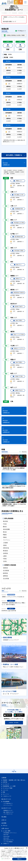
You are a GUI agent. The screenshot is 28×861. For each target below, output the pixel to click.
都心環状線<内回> (19, 236)
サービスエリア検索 (7, 788)
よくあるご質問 (6, 830)
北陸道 (5, 545)
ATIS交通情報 (6, 801)
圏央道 (5, 526)
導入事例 (3, 816)
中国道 (5, 558)
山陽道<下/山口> (19, 390)
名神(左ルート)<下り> (19, 348)
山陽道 (20, 46)
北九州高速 (6, 578)
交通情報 (3, 777)
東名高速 (5, 521)
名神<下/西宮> (19, 320)
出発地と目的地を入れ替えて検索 (15, 35)
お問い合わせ (5, 828)
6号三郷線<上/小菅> (19, 194)
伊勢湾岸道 (6, 548)
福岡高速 (5, 576)
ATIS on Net (6, 834)
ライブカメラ (6, 784)
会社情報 (3, 823)
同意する (19, 859)
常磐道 (7, 46)
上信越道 (5, 542)
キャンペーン (6, 794)
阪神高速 (5, 573)
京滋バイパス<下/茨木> (18, 334)
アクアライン (6, 540)
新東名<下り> (19, 278)
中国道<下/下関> (19, 376)
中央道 (5, 524)
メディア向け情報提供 (8, 841)
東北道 (5, 532)
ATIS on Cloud (6, 836)
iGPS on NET (6, 838)
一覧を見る (24, 451)
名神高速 (5, 553)
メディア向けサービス (8, 814)
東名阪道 (5, 550)
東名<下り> (19, 264)
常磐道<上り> (19, 180)
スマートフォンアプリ (8, 805)
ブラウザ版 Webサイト (8, 803)
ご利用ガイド (6, 843)
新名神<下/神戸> (19, 306)
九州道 (5, 561)
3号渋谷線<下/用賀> (19, 250)
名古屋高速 (6, 570)
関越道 (5, 534)
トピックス (5, 790)
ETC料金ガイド (22, 30)
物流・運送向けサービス (8, 812)
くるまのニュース (7, 796)
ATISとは (5, 825)
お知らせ (3, 820)
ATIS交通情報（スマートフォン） (10, 832)
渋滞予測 (5, 782)
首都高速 (5, 568)
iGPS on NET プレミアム (9, 839)
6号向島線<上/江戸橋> (19, 222)
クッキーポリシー (6, 858)
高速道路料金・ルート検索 (9, 786)
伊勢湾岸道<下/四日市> (18, 292)
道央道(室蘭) (6, 529)
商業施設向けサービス (8, 810)
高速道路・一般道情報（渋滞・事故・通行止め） (14, 780)
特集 (4, 792)
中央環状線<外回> (19, 208)
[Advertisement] (14, 148)
